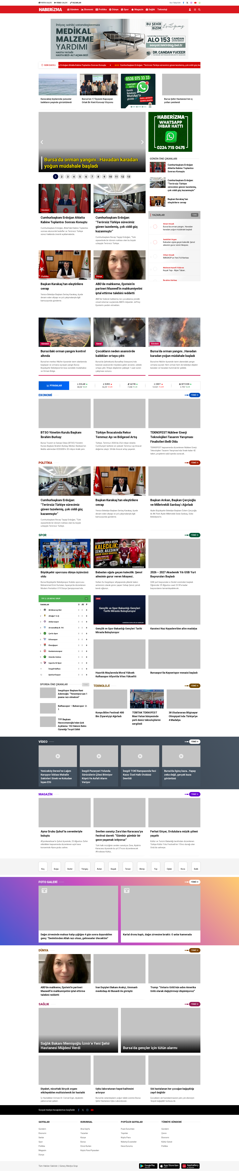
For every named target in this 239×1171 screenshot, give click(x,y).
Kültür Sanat (166, 1142)
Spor (126, 9)
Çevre (164, 1133)
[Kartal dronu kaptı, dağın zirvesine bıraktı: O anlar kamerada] (160, 908)
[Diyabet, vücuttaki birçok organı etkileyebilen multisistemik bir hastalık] (65, 1070)
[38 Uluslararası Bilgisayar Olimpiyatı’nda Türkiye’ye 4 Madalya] (183, 699)
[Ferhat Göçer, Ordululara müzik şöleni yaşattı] (174, 812)
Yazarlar (84, 1133)
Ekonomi (88, 9)
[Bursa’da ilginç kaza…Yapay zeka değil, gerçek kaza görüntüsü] (181, 756)
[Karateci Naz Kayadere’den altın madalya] (174, 610)
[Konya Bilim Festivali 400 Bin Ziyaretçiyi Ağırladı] (110, 699)
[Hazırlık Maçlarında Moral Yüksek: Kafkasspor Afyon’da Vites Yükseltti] (119, 654)
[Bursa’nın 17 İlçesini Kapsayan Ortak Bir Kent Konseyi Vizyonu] (99, 84)
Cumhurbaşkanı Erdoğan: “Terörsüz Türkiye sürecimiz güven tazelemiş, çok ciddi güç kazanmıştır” (104, 65)
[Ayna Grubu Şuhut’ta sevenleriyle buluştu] (65, 812)
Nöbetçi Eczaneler (129, 1142)
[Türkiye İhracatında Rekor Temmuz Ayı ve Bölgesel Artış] (119, 413)
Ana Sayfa (85, 1129)
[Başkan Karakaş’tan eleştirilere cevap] (158, 206)
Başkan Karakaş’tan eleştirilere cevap (179, 65)
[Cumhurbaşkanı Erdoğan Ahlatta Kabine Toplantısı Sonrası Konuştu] (158, 172)
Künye (83, 1137)
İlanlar (41, 1137)
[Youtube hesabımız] (195, 3)
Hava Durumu (127, 1146)
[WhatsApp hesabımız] (199, 3)
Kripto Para (126, 1137)
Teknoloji (162, 9)
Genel (99, 344)
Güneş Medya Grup (69, 1166)
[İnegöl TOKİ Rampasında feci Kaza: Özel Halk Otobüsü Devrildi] (140, 756)
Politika (103, 9)
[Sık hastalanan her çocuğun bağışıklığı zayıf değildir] (174, 1070)
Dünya (115, 9)
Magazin (138, 9)
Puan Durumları (127, 1129)
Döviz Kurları (85, 1146)
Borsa (83, 1142)
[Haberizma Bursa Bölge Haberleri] (50, 11)
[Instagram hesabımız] (191, 3)
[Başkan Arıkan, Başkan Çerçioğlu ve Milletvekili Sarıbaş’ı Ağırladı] (174, 481)
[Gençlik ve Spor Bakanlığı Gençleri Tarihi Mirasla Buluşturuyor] (119, 610)
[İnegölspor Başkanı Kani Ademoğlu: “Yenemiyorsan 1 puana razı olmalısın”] (48, 697)
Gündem (74, 9)
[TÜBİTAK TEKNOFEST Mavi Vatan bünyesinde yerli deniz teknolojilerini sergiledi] (147, 699)
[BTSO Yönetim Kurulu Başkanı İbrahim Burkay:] (65, 413)
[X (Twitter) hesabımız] (187, 3)
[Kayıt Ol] (190, 9)
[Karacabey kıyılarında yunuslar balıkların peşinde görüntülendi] (58, 84)
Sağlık (152, 9)
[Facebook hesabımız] (183, 3)
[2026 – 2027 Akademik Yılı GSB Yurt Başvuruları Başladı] (174, 553)
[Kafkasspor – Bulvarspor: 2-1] (48, 713)
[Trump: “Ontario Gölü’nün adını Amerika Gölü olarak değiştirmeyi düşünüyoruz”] (174, 968)
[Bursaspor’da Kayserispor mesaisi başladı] (174, 654)
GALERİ (46, 3)
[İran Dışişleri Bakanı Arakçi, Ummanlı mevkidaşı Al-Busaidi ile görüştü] (119, 968)
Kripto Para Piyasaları (89, 1150)
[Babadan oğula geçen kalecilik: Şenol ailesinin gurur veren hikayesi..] (119, 553)
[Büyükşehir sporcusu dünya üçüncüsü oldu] (65, 553)
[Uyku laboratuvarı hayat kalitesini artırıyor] (119, 1070)
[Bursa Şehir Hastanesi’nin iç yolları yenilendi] (181, 84)
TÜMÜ (194, 215)
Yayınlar (124, 1133)
